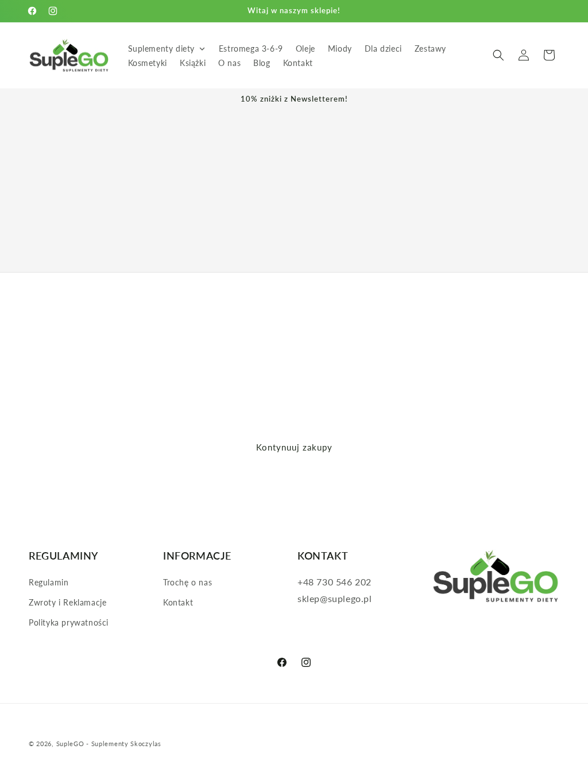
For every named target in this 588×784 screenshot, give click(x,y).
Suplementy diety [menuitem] (161, 48)
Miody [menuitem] (340, 48)
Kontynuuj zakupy (294, 447)
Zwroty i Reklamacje (67, 602)
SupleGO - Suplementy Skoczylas (108, 743)
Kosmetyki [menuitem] (147, 63)
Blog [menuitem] (261, 63)
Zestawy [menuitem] (430, 48)
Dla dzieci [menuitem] (383, 48)
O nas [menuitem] (229, 63)
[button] (498, 55)
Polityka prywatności (69, 622)
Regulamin (48, 582)
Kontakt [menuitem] (298, 63)
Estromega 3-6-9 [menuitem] (251, 48)
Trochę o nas (187, 582)
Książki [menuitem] (193, 63)
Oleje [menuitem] (305, 48)
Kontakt (178, 602)
